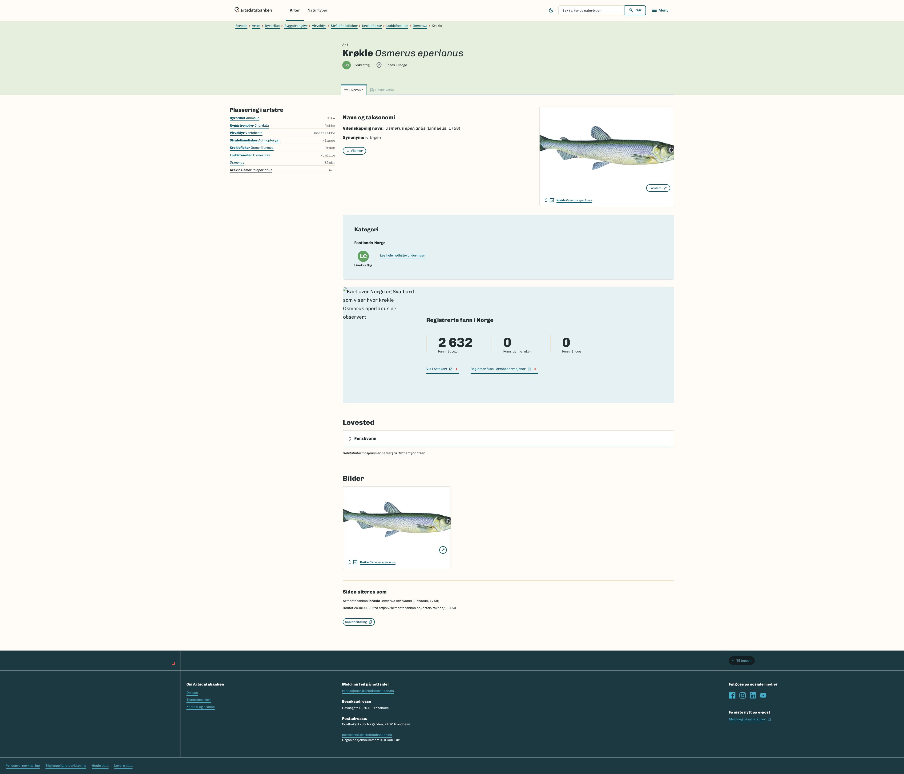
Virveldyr (319, 26)
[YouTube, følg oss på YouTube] (763, 695)
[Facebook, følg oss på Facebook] (732, 695)
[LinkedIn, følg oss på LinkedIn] (753, 695)
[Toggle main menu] (660, 10)
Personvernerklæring (23, 766)
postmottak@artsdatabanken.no (367, 735)
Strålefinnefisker (344, 26)
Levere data (123, 766)
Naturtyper (318, 10)
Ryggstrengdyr (295, 26)
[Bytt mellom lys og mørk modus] (551, 10)
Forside (241, 26)
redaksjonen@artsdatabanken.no (368, 691)
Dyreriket (272, 26)
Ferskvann (365, 438)
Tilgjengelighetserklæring (65, 766)
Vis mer (357, 151)
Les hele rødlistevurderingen (402, 255)
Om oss (192, 693)
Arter (295, 10)
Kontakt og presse (200, 707)
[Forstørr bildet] (443, 550)
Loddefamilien (397, 26)
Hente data (100, 766)
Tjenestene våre (198, 700)
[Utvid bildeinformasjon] (549, 200)
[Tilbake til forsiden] (253, 10)
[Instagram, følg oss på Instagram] (742, 695)
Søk (639, 10)
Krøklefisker (372, 26)
